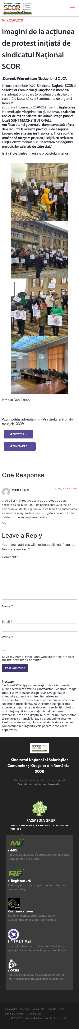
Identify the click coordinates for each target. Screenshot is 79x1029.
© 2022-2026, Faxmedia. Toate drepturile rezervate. (39, 1018)
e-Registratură (19, 881)
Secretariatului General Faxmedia (39, 784)
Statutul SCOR (33, 1014)
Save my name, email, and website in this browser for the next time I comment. (38, 658)
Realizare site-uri (21, 911)
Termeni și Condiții (14, 1014)
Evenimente (38, 1009)
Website (7, 637)
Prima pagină (10, 1009)
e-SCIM (13, 970)
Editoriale (51, 1009)
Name (7, 606)
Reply (4, 523)
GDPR (61, 1009)
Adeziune (25, 1009)
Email (7, 621)
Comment (10, 557)
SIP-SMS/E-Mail (19, 942)
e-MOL (13, 850)
